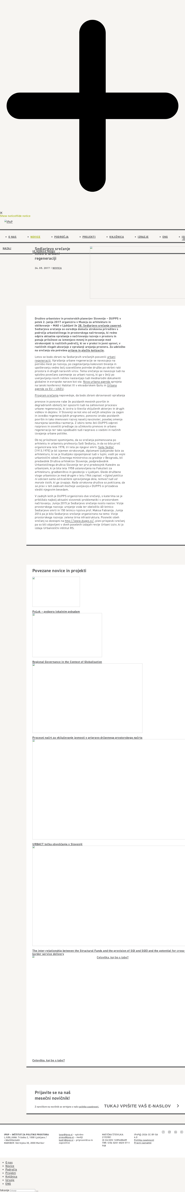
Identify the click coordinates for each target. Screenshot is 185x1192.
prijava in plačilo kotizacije (86, 350)
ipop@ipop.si (66, 1134)
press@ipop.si (66, 1137)
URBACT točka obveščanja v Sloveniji (57, 844)
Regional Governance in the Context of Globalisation (67, 662)
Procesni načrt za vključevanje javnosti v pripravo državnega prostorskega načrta (87, 737)
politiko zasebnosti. (89, 1106)
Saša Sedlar (106, 447)
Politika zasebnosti (144, 1140)
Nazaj (7, 248)
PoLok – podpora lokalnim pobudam (56, 611)
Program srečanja (46, 395)
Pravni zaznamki (142, 1142)
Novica (57, 268)
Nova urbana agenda (97, 381)
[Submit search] (37, 1191)
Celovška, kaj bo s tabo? (48, 1060)
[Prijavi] (178, 1106)
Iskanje (4, 1190)
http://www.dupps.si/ (79, 521)
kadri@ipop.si (66, 1140)
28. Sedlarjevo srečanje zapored (99, 325)
